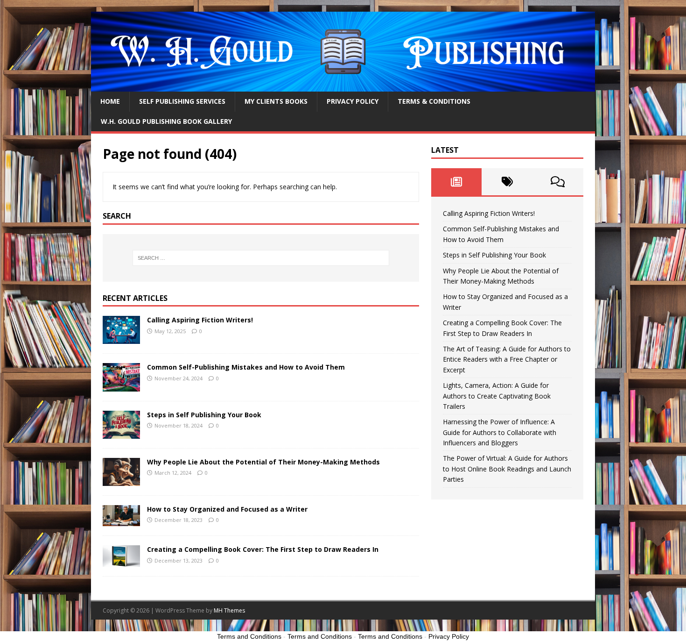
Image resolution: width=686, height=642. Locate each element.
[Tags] (507, 181)
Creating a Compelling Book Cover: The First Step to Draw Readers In (262, 549)
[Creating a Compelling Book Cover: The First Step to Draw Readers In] (121, 561)
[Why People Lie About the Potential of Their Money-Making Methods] (121, 480)
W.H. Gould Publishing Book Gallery (166, 121)
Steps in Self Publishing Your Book (204, 414)
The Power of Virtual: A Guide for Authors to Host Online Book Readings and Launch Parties (507, 469)
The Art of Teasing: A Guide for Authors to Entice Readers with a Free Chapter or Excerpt (507, 359)
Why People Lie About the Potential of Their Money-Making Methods (263, 461)
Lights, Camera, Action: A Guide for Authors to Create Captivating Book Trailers (497, 396)
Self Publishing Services (182, 101)
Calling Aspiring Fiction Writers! (200, 319)
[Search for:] (261, 258)
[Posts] (456, 181)
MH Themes (229, 610)
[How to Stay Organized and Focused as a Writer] (121, 520)
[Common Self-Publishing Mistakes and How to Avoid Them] (121, 385)
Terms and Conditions (249, 636)
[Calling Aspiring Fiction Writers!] (121, 338)
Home (110, 101)
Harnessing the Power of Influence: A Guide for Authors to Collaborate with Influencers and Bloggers (499, 432)
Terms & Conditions (434, 101)
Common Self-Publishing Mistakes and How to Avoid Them (246, 367)
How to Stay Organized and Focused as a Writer (227, 509)
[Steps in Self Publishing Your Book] (121, 432)
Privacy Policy (352, 101)
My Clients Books (276, 101)
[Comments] (557, 181)
